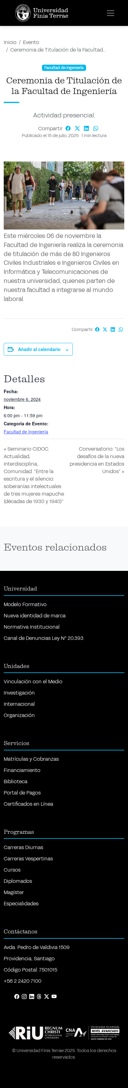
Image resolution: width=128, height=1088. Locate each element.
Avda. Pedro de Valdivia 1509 (37, 947)
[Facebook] (16, 997)
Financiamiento (22, 770)
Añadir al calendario (39, 349)
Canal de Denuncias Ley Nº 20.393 (44, 638)
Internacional (19, 704)
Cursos (12, 869)
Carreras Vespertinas (28, 858)
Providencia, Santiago (29, 958)
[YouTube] (54, 997)
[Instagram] (24, 997)
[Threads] (39, 997)
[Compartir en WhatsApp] (96, 128)
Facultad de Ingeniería (26, 431)
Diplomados (18, 881)
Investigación (19, 692)
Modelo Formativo (25, 604)
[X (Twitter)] (46, 997)
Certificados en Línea (28, 804)
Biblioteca (15, 781)
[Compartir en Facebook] (68, 128)
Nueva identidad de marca (35, 615)
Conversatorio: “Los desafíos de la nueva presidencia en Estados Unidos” (97, 460)
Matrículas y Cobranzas (31, 759)
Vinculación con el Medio (33, 681)
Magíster (14, 892)
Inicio (10, 42)
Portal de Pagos (22, 792)
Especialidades (21, 903)
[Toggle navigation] (110, 13)
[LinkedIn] (31, 997)
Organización (19, 715)
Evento (31, 42)
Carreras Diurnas (23, 847)
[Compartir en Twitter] (78, 128)
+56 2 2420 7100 (22, 981)
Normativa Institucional (32, 627)
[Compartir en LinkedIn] (87, 128)
